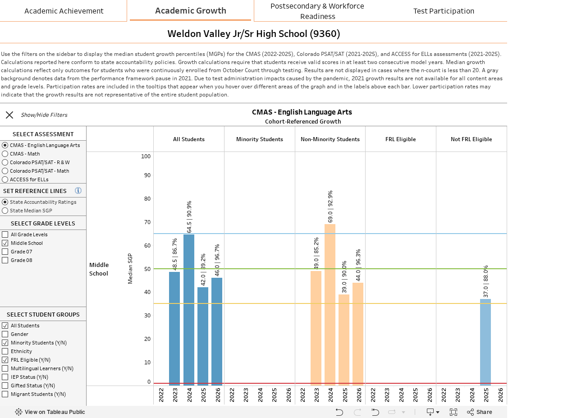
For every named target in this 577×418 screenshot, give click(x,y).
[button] (9, 115)
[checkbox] (43, 234)
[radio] (43, 145)
